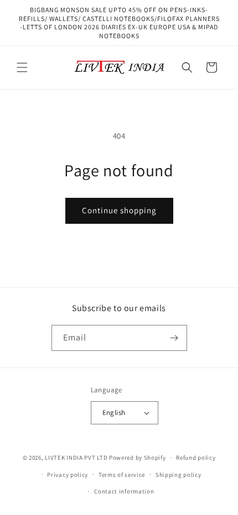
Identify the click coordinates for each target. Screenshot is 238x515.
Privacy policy (67, 475)
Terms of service (122, 475)
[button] (22, 67)
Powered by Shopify (137, 457)
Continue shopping (119, 210)
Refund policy (195, 457)
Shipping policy (178, 475)
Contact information (124, 491)
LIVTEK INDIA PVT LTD (76, 457)
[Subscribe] (174, 338)
